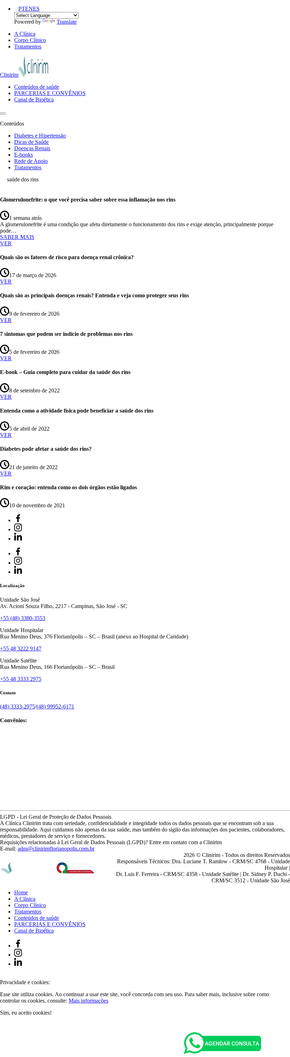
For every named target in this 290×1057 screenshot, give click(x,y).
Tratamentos (27, 46)
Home (21, 892)
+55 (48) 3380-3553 (22, 618)
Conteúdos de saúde (36, 87)
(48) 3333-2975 (17, 706)
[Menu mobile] (3, 113)
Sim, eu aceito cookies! (26, 1013)
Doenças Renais (32, 148)
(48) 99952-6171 (55, 706)
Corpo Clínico (30, 40)
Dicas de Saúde (31, 142)
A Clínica (24, 34)
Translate (67, 22)
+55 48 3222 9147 (20, 649)
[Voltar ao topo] (3, 976)
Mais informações (88, 1001)
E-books (23, 155)
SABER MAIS (17, 237)
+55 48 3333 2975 (20, 679)
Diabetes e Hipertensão (40, 136)
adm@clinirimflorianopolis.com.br (56, 849)
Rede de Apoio (31, 161)
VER (6, 243)
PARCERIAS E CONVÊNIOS (50, 93)
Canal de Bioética (34, 100)
